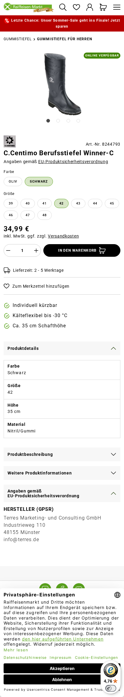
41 (44, 203)
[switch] (110, 688)
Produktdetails (23, 348)
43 (78, 203)
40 (28, 203)
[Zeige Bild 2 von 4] (58, 121)
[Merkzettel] (76, 7)
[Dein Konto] (90, 7)
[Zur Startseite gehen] (29, 8)
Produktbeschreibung (30, 454)
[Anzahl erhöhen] (36, 250)
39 (11, 203)
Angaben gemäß (56, 161)
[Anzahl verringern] (8, 250)
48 (44, 215)
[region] (62, 92)
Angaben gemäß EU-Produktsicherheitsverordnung (43, 493)
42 (61, 203)
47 (28, 215)
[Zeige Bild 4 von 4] (78, 121)
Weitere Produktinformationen (40, 473)
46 (11, 215)
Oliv (13, 181)
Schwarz (39, 181)
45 (112, 203)
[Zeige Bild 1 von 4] (48, 121)
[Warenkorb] (103, 7)
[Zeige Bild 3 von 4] (68, 121)
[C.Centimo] (10, 141)
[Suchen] (63, 7)
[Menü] (115, 7)
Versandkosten (63, 236)
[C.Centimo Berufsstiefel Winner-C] (62, 84)
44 (95, 203)
